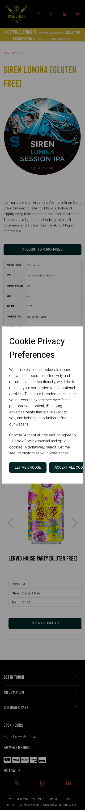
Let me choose (28, 467)
